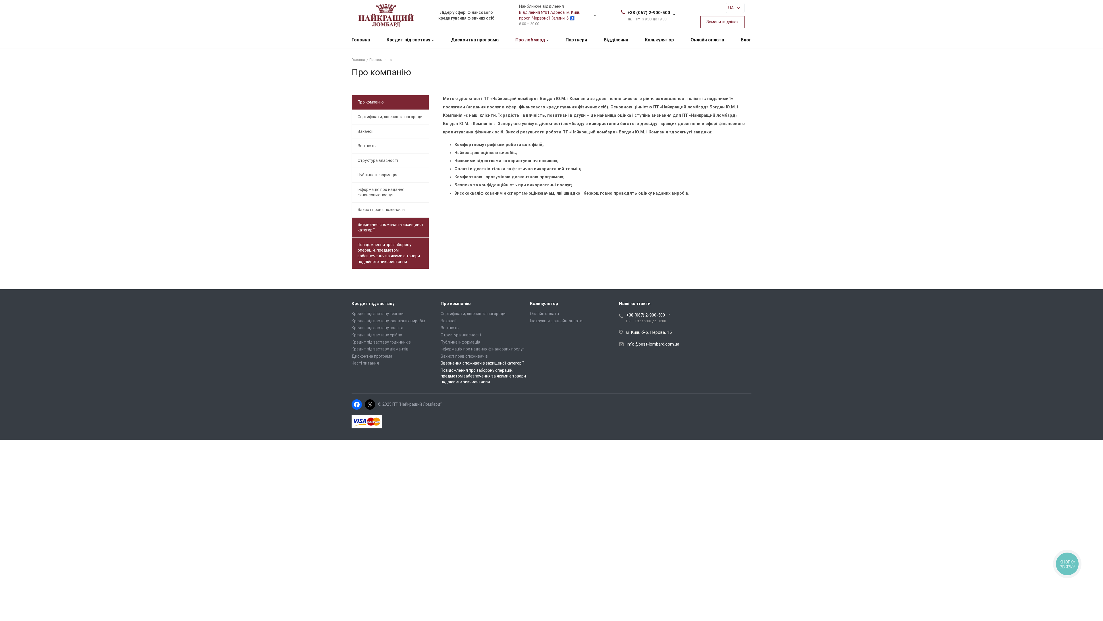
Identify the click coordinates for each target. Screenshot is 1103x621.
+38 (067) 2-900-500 (648, 12)
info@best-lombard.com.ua (653, 344)
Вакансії (365, 131)
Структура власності (378, 160)
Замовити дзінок (722, 22)
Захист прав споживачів (381, 209)
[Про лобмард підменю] (547, 40)
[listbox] (735, 8)
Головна (361, 40)
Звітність (367, 145)
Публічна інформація (377, 174)
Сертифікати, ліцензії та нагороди (390, 116)
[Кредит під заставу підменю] (432, 40)
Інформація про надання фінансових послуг (381, 192)
